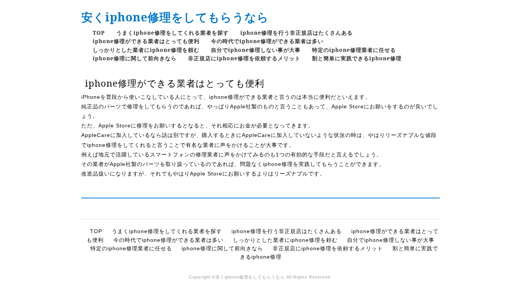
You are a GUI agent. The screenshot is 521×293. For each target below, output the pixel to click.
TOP (99, 32)
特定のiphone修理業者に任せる (354, 49)
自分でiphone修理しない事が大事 (256, 49)
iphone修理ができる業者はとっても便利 (146, 41)
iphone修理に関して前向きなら (135, 58)
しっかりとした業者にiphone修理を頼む (146, 49)
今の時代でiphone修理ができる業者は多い (267, 41)
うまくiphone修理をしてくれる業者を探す (172, 32)
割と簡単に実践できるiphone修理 (357, 58)
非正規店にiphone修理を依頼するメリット (244, 58)
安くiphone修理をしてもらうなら (175, 17)
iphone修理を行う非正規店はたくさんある (296, 32)
